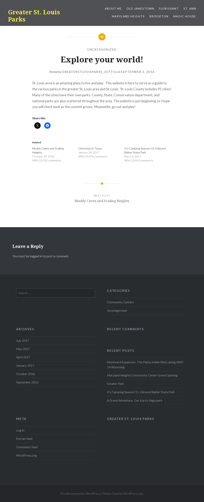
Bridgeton (159, 16)
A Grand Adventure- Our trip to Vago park (134, 400)
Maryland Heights (128, 16)
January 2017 (25, 365)
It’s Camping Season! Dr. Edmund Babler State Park (141, 392)
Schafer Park (115, 383)
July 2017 (22, 340)
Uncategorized (102, 49)
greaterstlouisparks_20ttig (89, 72)
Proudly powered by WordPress (80, 493)
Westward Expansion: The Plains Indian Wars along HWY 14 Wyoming (145, 364)
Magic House (184, 16)
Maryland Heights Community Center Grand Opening (142, 375)
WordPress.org (26, 455)
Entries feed (24, 438)
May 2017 (23, 349)
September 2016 (27, 382)
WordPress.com (133, 493)
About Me (113, 8)
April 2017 (23, 357)
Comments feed (26, 447)
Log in (20, 430)
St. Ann (189, 8)
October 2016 (25, 374)
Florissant (169, 8)
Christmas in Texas (90, 148)
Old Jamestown (140, 8)
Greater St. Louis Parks (34, 15)
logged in (36, 256)
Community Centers (120, 302)
